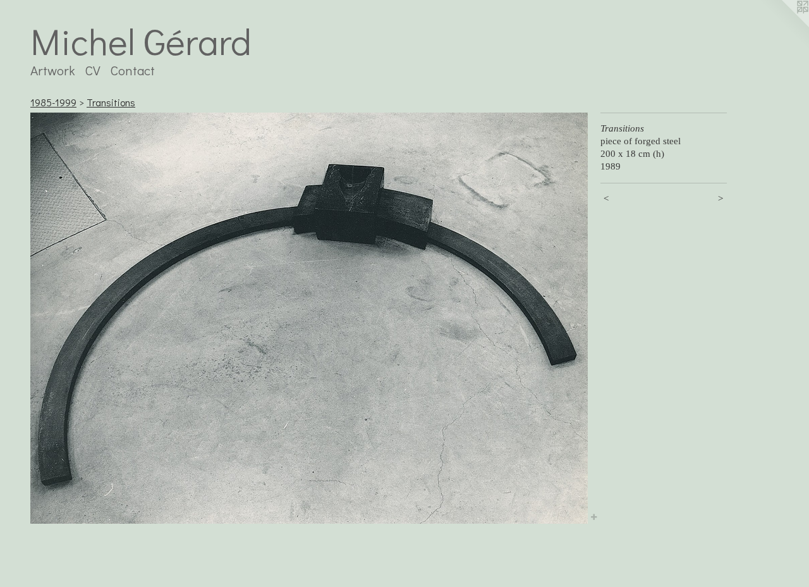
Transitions (111, 102)
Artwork (52, 70)
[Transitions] (309, 318)
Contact (133, 70)
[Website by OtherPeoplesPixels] (783, 25)
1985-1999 (53, 102)
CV (92, 70)
